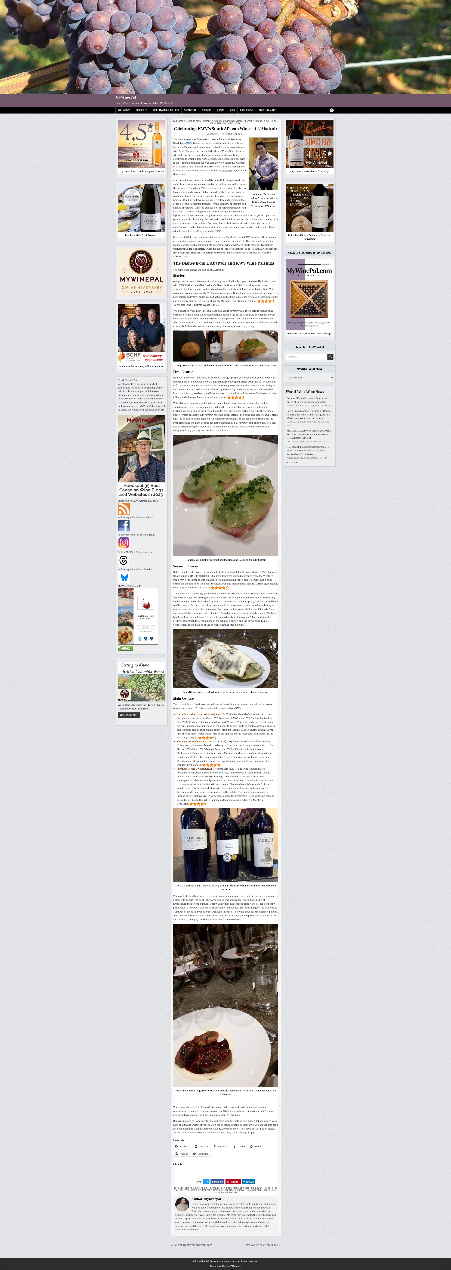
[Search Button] (332, 110)
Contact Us (141, 110)
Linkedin (250, 1181)
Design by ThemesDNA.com (225, 1266)
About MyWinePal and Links (166, 110)
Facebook (218, 1181)
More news (292, 462)
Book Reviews (246, 110)
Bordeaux (180, 121)
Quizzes (220, 110)
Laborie (193, 1190)
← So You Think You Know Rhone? (191, 1245)
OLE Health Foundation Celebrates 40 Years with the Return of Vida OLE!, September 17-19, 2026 (308, 451)
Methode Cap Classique (209, 1190)
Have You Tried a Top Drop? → (262, 1245)
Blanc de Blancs (192, 1187)
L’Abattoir (226, 170)
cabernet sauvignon (210, 1187)
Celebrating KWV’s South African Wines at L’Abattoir (225, 128)
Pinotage (224, 772)
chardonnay (229, 121)
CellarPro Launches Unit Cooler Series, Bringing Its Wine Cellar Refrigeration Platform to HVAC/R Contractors (309, 415)
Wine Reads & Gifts (268, 110)
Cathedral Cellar (241, 1187)
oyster (224, 1190)
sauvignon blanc (254, 1190)
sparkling (221, 123)
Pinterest (235, 1181)
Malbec (239, 121)
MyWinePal (125, 97)
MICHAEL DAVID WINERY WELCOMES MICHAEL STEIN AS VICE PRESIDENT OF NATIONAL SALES (309, 434)
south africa (270, 1190)
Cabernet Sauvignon (212, 121)
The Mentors (231, 1192)
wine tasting (233, 123)
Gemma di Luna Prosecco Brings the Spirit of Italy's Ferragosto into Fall (307, 400)
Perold (232, 1190)
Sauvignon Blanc (261, 121)
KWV (189, 143)
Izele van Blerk (270, 1187)
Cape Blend (226, 1187)
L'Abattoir (184, 1190)
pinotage (247, 121)
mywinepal (215, 134)
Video (232, 110)
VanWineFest (190, 110)
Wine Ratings (124, 110)
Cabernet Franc (194, 121)
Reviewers (206, 110)
